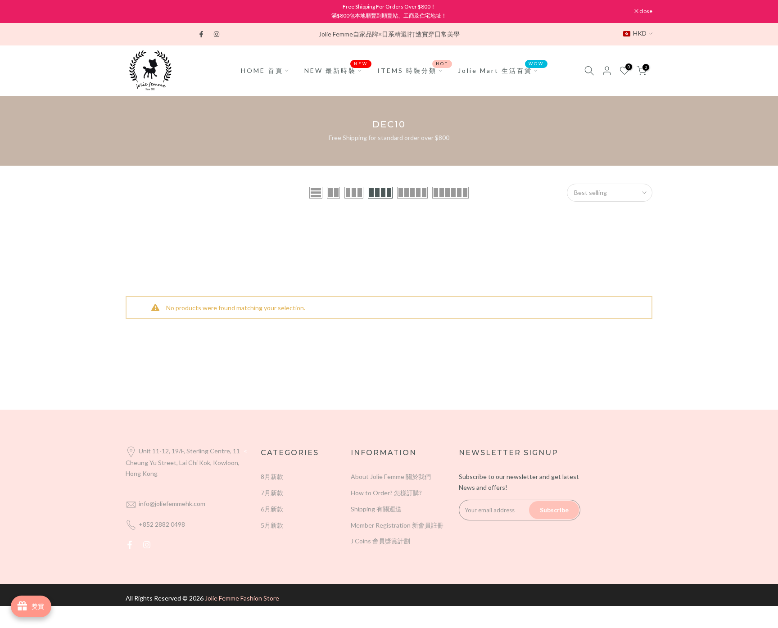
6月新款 (272, 509)
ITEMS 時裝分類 (413, 69)
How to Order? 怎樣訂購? (386, 493)
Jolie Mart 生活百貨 (501, 69)
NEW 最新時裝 (336, 69)
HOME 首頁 (262, 70)
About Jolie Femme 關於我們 (391, 476)
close (137, 11)
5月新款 (272, 525)
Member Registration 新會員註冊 (397, 525)
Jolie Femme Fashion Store (242, 598)
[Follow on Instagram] (216, 34)
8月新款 (272, 476)
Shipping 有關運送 (376, 509)
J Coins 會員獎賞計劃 (380, 541)
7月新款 (272, 493)
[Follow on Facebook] (201, 34)
